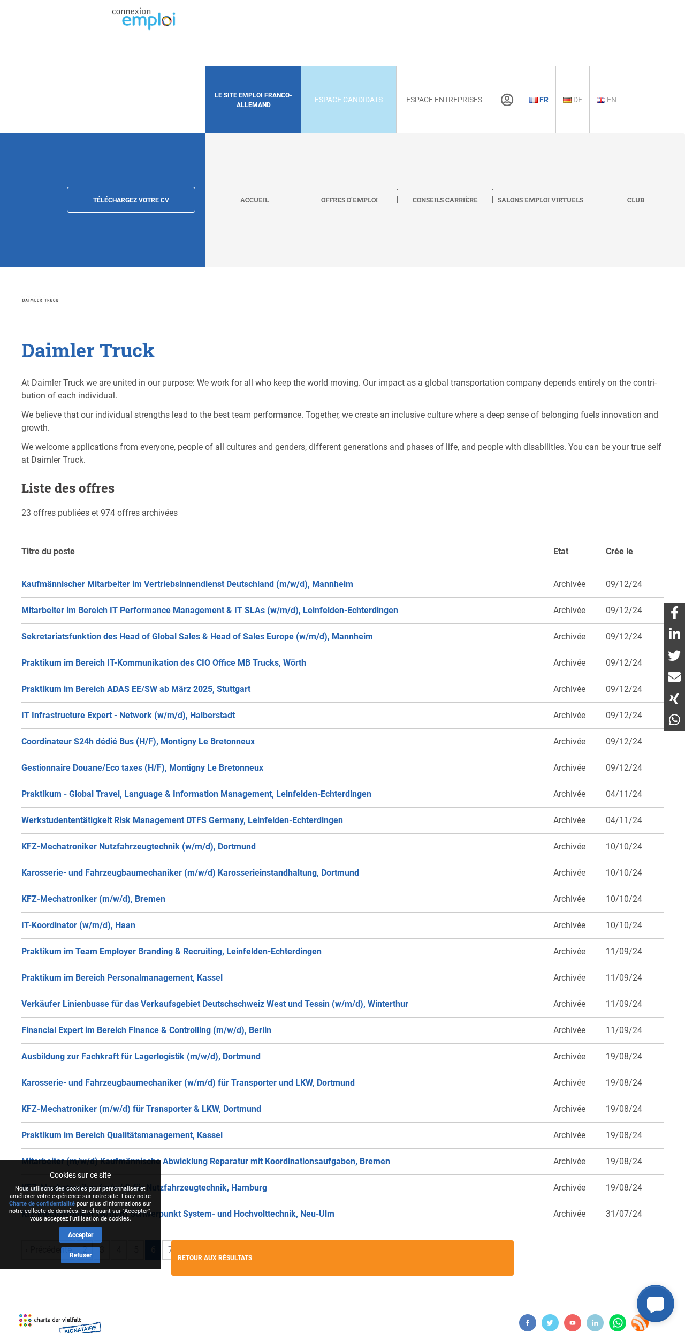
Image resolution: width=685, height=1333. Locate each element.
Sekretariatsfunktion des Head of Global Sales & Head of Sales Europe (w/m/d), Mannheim (197, 636)
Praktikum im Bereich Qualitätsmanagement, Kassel (122, 1135)
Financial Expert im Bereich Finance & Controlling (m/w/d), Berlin (146, 1030)
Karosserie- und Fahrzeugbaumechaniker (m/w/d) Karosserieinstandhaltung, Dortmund (190, 873)
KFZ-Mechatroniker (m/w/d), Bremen (93, 899)
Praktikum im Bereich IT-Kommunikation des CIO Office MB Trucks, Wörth (163, 663)
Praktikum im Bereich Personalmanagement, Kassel (122, 978)
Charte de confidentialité (42, 1203)
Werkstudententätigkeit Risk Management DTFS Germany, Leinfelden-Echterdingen (182, 820)
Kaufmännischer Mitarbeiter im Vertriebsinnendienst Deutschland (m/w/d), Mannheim (187, 584)
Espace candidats (349, 99)
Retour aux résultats (215, 1258)
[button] (655, 1303)
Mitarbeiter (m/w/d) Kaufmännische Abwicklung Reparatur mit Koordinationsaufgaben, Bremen (205, 1161)
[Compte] (507, 100)
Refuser (81, 1255)
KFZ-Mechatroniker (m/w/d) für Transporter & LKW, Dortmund (141, 1109)
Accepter (80, 1235)
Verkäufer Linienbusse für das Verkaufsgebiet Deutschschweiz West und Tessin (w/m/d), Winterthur (214, 1004)
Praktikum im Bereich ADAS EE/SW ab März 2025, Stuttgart (135, 689)
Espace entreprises (444, 99)
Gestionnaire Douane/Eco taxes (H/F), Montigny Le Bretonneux (142, 768)
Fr (543, 99)
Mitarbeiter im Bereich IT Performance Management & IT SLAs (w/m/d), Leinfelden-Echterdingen (209, 610)
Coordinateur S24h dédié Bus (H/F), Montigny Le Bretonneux (138, 741)
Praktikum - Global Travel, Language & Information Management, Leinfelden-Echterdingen (196, 794)
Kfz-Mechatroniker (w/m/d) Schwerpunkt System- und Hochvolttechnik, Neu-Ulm (177, 1214)
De (577, 99)
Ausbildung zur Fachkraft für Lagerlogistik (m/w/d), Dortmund (141, 1056)
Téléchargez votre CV (131, 200)
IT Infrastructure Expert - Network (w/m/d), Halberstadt (128, 715)
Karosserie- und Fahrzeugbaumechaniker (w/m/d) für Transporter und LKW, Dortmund (188, 1083)
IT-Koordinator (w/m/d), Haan (78, 925)
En (610, 99)
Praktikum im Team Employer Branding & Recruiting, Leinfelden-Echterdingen (171, 951)
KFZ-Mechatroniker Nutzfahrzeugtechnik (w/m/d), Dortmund (138, 846)
